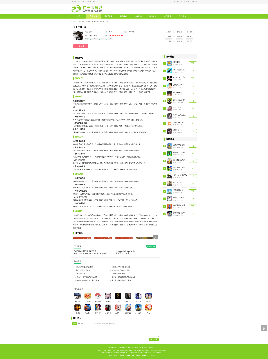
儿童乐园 (189, 41)
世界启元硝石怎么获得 (82, 270)
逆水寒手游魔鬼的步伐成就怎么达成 (123, 277)
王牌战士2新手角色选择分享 (121, 267)
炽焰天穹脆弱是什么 (118, 273)
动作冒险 (189, 32)
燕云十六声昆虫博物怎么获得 (121, 280)
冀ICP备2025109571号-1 (149, 355)
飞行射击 (168, 36)
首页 (78, 16)
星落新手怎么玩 (80, 273)
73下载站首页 (178, 2)
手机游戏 (108, 16)
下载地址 (80, 46)
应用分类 (186, 2)
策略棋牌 (168, 41)
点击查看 (126, 253)
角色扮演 (95, 22)
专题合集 (167, 16)
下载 (193, 63)
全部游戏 (168, 32)
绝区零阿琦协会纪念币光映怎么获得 (87, 280)
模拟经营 (179, 41)
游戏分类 (194, 2)
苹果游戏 (123, 16)
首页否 (81, 22)
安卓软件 (138, 16)
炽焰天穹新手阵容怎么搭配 (120, 270)
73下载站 (90, 9)
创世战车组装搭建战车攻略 (84, 267)
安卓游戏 (93, 16)
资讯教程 (153, 16)
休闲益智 (179, 32)
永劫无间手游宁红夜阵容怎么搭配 (86, 277)
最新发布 (182, 16)
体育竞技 (179, 36)
